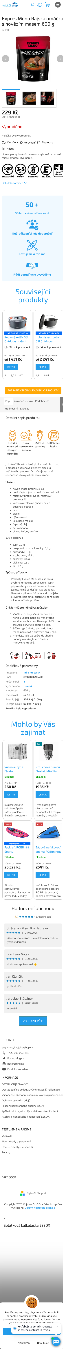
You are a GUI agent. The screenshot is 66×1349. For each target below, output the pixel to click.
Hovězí (27, 686)
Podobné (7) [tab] (42, 401)
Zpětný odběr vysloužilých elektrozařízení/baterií (30, 1111)
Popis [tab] (8, 401)
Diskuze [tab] (24, 408)
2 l (5, 375)
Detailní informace (12, 183)
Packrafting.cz (15, 1058)
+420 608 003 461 (18, 1052)
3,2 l (13, 375)
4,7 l (21, 375)
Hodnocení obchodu (33, 908)
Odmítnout (43, 1342)
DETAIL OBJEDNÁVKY (15, 1084)
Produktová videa (17, 1069)
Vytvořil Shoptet (36, 1193)
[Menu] (57, 4)
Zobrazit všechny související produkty (33, 390)
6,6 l (46, 375)
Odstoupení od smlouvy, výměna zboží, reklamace (31, 1089)
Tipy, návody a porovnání (16, 1141)
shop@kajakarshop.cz (20, 1047)
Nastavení (24, 1343)
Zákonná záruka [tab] (23, 401)
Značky (6, 1152)
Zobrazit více (33, 1021)
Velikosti (7, 1136)
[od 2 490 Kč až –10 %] (48, 322)
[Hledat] (32, 4)
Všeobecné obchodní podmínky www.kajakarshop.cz (32, 1095)
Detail (11, 366)
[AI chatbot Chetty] (56, 1342)
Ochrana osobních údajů (16, 1100)
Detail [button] (11, 794)
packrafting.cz (15, 1063)
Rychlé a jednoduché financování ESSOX (26, 1116)
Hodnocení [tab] (11, 408)
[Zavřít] (57, 1326)
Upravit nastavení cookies (40, 1207)
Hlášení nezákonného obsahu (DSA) (23, 1105)
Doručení (12, 142)
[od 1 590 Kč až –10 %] (17, 322)
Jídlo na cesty (31, 672)
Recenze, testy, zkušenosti (17, 1147)
